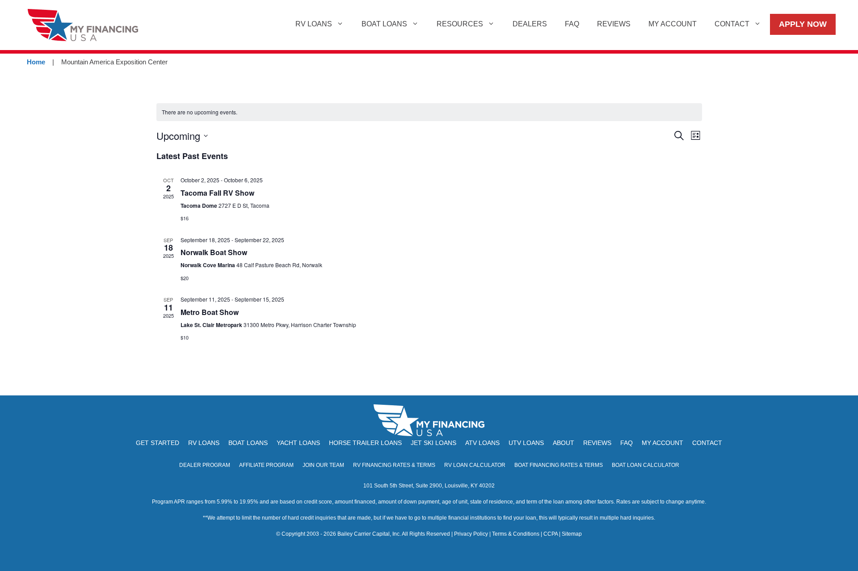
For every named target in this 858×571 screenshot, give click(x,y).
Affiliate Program (266, 465)
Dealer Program (204, 465)
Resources (460, 24)
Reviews (614, 24)
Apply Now (803, 24)
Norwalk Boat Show (214, 252)
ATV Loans (482, 442)
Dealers (530, 24)
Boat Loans (384, 24)
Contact (732, 24)
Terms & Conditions (515, 534)
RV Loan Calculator (474, 465)
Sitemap (572, 534)
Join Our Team (323, 465)
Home (36, 62)
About (563, 442)
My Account (672, 24)
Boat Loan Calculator (645, 465)
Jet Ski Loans (433, 442)
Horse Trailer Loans (365, 442)
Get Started (157, 442)
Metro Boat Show (210, 312)
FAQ (572, 24)
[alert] (429, 112)
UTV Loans (526, 442)
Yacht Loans (298, 442)
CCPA (550, 534)
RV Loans (313, 24)
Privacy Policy (471, 534)
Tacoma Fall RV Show (217, 193)
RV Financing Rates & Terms (394, 465)
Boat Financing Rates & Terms (558, 465)
